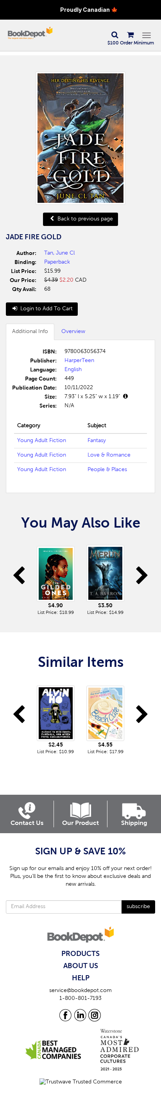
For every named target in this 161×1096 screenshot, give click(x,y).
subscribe (138, 907)
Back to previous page (84, 219)
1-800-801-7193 (80, 998)
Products (80, 954)
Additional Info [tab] (30, 332)
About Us (80, 966)
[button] (114, 35)
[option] (56, 578)
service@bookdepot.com (80, 991)
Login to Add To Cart (46, 309)
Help (80, 978)
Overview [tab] (73, 332)
